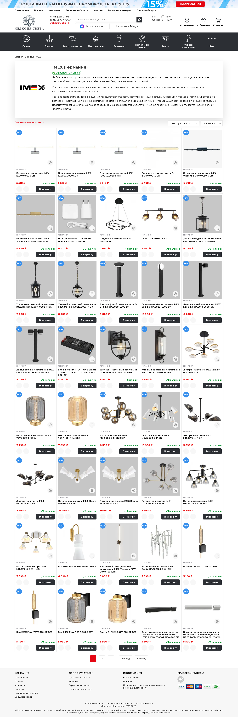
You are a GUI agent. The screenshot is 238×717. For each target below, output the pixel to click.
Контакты (54, 10)
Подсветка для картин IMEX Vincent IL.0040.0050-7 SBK (199, 174)
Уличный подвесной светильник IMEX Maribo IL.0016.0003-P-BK (77, 305)
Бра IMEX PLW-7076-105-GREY (200, 566)
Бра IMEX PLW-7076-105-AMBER (34, 632)
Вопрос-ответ (131, 677)
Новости (19, 689)
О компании (22, 10)
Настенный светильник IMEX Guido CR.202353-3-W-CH (158, 567)
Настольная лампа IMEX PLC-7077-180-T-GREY (33, 436)
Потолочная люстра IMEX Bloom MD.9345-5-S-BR (119, 502)
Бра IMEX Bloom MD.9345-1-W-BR (77, 566)
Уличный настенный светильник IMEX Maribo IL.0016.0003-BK (119, 371)
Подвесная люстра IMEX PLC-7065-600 (117, 239)
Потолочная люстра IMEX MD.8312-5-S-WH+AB (31, 567)
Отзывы (19, 681)
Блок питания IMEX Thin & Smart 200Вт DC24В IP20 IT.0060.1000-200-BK (77, 372)
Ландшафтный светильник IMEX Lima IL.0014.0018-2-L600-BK (35, 371)
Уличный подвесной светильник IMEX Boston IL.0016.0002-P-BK (35, 305)
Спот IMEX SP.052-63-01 (155, 238)
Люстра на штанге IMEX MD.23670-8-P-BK (155, 436)
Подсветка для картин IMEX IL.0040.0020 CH (32, 174)
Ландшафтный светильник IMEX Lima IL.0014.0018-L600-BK (202, 305)
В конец (141, 658)
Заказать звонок (60, 22)
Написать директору (80, 689)
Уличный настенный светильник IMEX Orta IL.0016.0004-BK (161, 371)
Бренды (38, 10)
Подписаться (190, 4)
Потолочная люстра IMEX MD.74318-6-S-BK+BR (198, 502)
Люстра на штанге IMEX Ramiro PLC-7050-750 (201, 371)
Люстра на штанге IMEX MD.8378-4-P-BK (197, 436)
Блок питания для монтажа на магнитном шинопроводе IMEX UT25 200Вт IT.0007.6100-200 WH (202, 635)
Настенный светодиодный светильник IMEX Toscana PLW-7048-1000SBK (118, 569)
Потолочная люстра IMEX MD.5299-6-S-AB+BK (156, 502)
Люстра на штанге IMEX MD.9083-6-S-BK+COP (113, 436)
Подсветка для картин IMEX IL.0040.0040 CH (158, 174)
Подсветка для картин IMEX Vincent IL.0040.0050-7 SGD (32, 239)
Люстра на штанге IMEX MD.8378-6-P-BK (30, 502)
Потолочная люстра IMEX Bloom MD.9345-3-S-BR (77, 502)
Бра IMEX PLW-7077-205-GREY (75, 632)
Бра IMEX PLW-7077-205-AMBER (118, 632)
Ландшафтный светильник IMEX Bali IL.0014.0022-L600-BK (160, 305)
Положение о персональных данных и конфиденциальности (144, 686)
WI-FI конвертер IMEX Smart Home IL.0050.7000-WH (74, 239)
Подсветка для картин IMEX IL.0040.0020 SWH (116, 174)
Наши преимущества (26, 693)
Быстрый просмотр (50, 163)
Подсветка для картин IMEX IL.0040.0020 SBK (74, 174)
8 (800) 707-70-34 (60, 19)
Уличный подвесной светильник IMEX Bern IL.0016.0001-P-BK (202, 239)
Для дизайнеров (146, 10)
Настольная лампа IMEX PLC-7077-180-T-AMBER (75, 436)
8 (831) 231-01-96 (59, 16)
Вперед (125, 658)
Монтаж (98, 10)
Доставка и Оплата (76, 10)
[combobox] (183, 123)
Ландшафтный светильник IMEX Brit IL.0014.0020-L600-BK (118, 305)
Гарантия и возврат (119, 10)
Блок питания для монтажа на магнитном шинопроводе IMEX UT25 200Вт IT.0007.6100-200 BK (160, 635)
